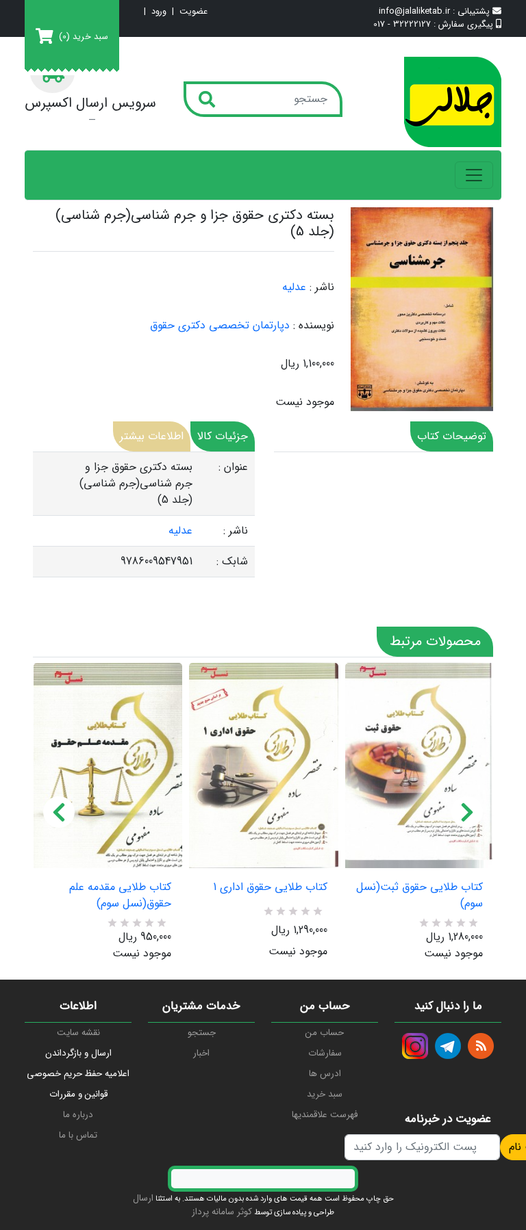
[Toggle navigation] (474, 175)
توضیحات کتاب (451, 436)
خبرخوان (481, 1046)
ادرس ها (325, 1074)
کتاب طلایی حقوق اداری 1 (270, 887)
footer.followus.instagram (415, 1046)
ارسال (143, 1198)
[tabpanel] (144, 514)
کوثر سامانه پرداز (222, 1212)
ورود (158, 11)
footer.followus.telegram (448, 1046)
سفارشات (325, 1053)
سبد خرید (324, 1094)
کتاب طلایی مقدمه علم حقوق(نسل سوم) (120, 895)
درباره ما (78, 1115)
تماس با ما (78, 1135)
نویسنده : (313, 325)
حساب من (324, 1032)
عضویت (193, 11)
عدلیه (294, 287)
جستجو (202, 1032)
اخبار (201, 1053)
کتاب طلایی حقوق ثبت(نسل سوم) (419, 895)
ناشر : (322, 287)
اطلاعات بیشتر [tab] (152, 436)
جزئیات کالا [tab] (222, 436)
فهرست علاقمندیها (325, 1115)
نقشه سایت (78, 1032)
